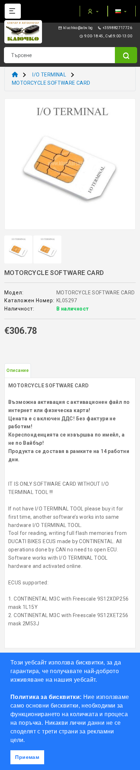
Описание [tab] (17, 370)
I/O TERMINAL (49, 75)
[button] (28, 740)
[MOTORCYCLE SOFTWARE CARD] (70, 166)
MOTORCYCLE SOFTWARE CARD (51, 83)
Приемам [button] (27, 757)
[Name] (126, 55)
